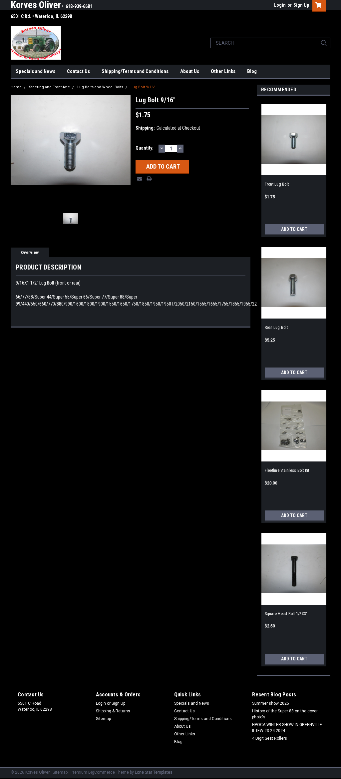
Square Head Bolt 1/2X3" (286, 613)
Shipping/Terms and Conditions (135, 71)
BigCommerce (101, 772)
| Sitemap (59, 772)
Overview (30, 252)
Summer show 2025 (270, 703)
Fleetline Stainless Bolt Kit (287, 470)
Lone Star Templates (153, 772)
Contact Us (78, 71)
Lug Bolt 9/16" (143, 87)
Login (280, 5)
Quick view (294, 170)
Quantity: (145, 148)
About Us (189, 71)
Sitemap (103, 718)
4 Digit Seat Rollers (269, 738)
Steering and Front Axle (49, 87)
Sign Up (301, 5)
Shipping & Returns (113, 711)
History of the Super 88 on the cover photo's (285, 714)
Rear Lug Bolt (276, 327)
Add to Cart (294, 229)
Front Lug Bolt (277, 184)
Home (16, 87)
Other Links (223, 71)
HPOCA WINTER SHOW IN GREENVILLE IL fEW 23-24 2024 (287, 727)
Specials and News (35, 71)
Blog (252, 71)
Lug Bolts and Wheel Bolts (100, 87)
